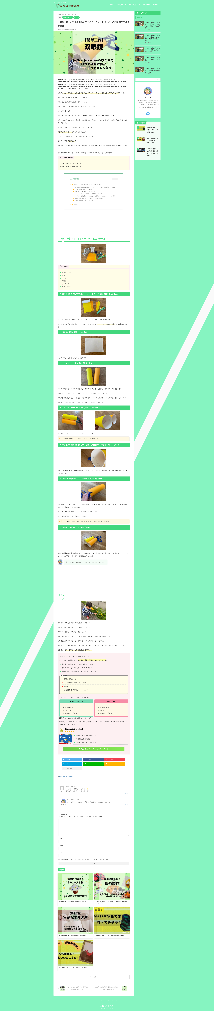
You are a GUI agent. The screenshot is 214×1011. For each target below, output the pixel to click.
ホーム (97, 1000)
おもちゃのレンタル (134, 5)
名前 (60, 838)
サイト (60, 852)
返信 (126, 793)
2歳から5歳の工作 (63, 776)
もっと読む (94, 977)
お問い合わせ (103, 1000)
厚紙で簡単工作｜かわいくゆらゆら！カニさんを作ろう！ (74, 967)
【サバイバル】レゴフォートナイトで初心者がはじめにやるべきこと (152, 70)
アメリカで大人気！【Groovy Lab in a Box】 (93, 749)
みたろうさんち (107, 1006)
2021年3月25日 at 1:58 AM (72, 786)
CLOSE (115, 178)
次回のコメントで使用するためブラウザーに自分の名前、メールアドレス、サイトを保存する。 (85, 859)
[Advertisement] (94, 222)
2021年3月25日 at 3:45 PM (73, 799)
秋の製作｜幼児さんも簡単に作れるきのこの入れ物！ (73, 901)
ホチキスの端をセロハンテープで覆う (85, 200)
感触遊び (155, 5)
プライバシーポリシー (113, 1000)
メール (61, 845)
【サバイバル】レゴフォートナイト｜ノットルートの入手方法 (152, 59)
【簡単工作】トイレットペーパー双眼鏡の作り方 (87, 184)
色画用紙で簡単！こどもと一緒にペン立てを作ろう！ (110, 935)
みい (62, 791)
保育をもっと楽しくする (107, 1003)
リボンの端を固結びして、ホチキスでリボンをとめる (89, 198)
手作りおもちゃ (122, 5)
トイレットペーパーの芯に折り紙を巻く (85, 191)
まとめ (75, 204)
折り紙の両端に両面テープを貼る (83, 189)
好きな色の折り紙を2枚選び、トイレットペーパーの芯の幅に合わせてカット (95, 187)
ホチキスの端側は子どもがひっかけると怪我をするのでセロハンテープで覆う (95, 196)
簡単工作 (112, 5)
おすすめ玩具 (146, 5)
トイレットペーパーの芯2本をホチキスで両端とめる (88, 193)
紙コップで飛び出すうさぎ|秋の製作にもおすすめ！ (73, 935)
